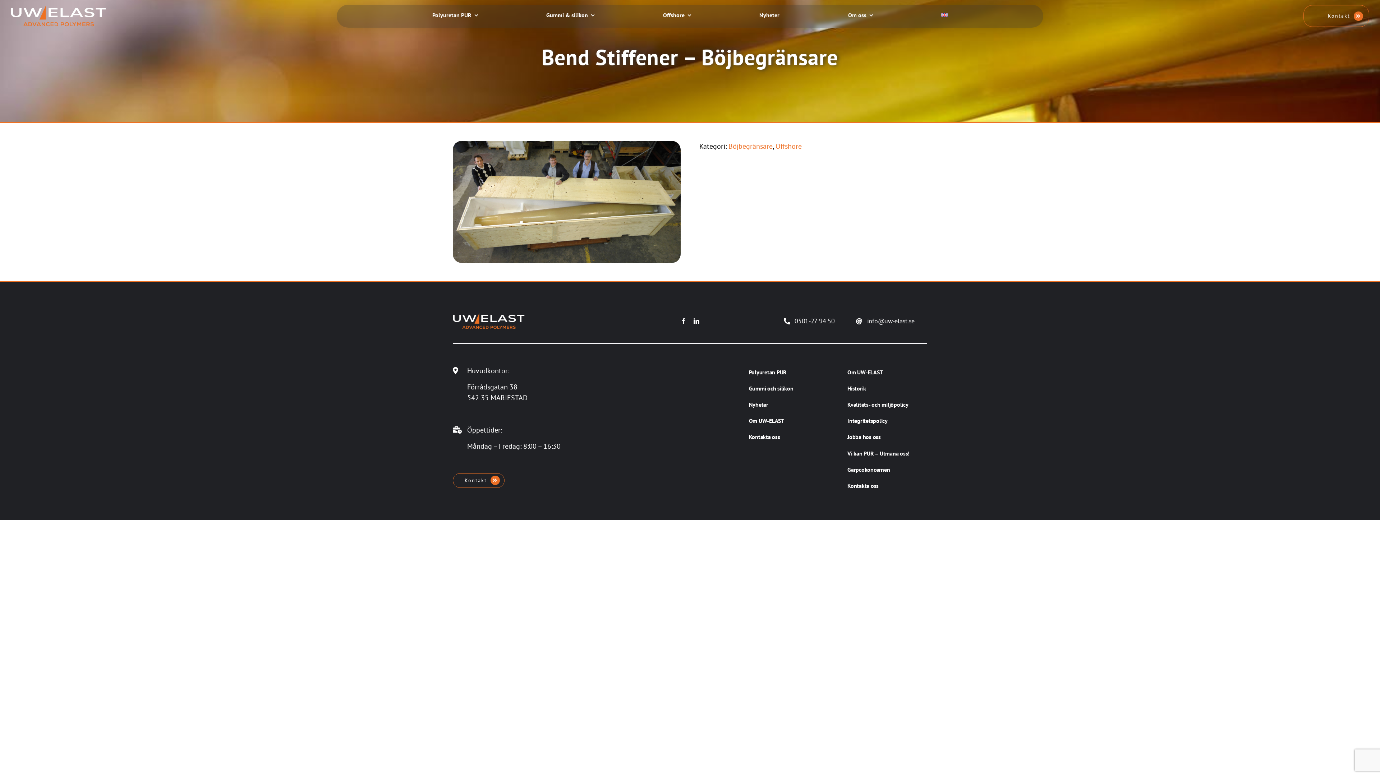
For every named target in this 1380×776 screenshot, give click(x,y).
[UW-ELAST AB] (58, 9)
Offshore (789, 146)
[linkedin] (696, 321)
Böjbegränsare (750, 146)
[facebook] (683, 321)
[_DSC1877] (567, 144)
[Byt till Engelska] (944, 16)
